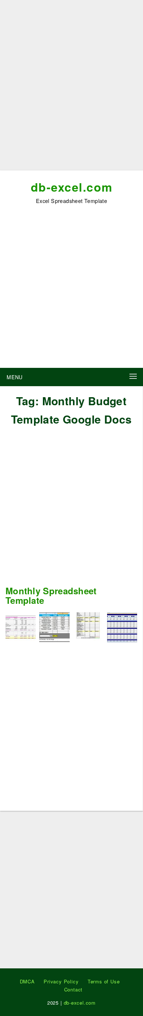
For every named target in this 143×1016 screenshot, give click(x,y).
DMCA (27, 981)
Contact (73, 989)
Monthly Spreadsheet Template (51, 595)
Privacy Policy (61, 981)
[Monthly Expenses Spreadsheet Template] (54, 626)
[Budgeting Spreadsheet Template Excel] (21, 626)
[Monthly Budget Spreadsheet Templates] (122, 626)
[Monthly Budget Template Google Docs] (88, 626)
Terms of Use (104, 981)
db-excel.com (72, 186)
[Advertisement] (71, 87)
